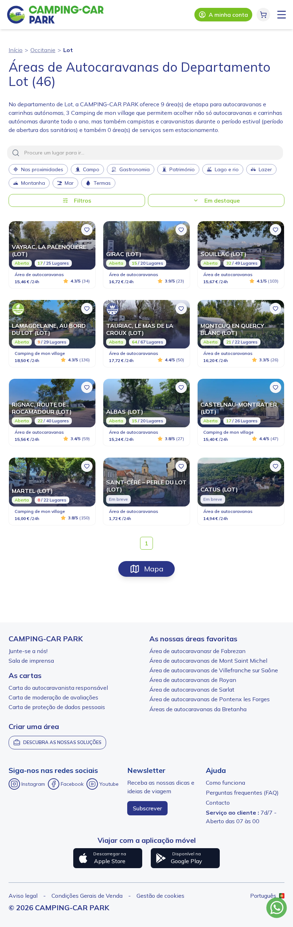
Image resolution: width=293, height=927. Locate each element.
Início (16, 50)
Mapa (153, 568)
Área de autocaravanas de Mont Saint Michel (208, 660)
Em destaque (222, 200)
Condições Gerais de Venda (87, 895)
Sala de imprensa (31, 660)
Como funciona (225, 782)
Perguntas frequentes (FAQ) (242, 792)
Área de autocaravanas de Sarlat (191, 689)
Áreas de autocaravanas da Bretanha (198, 709)
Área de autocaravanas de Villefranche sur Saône (213, 670)
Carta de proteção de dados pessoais (57, 706)
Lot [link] (68, 50)
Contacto (218, 802)
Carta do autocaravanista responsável (58, 687)
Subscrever (147, 808)
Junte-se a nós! (28, 650)
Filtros (82, 200)
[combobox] (145, 153)
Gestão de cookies (160, 895)
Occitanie (42, 50)
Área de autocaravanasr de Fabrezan (197, 650)
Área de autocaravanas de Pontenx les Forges (209, 699)
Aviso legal (23, 895)
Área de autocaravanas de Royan (192, 679)
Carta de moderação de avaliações (53, 697)
